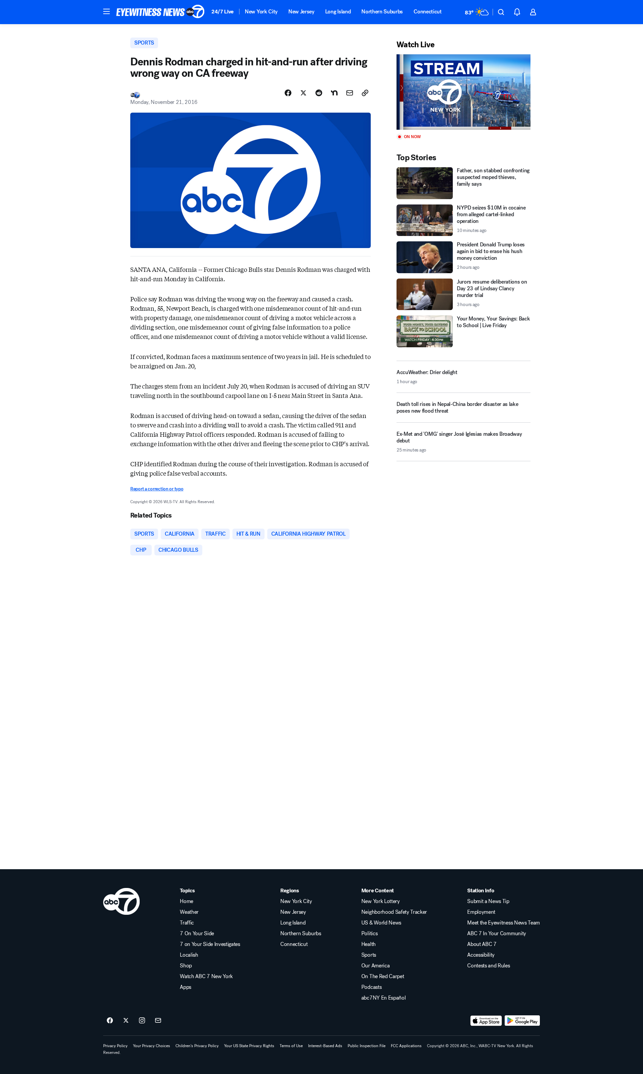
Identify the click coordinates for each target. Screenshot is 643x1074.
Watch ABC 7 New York (206, 976)
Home (186, 901)
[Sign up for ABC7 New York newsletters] (158, 1020)
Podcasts (371, 987)
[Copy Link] (365, 93)
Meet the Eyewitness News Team (503, 923)
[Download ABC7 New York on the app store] (486, 1020)
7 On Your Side (197, 933)
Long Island (338, 11)
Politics (369, 933)
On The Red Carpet (382, 976)
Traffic (187, 923)
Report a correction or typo (156, 489)
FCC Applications (406, 1046)
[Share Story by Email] (349, 93)
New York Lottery (380, 901)
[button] (106, 11)
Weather (189, 912)
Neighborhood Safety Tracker (394, 912)
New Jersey (301, 11)
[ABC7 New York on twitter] (126, 1020)
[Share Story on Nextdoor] (334, 93)
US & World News (381, 923)
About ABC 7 (481, 944)
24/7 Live (222, 11)
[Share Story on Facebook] (288, 93)
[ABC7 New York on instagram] (142, 1020)
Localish (189, 955)
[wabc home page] (121, 901)
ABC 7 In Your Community (496, 933)
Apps (185, 987)
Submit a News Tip (488, 901)
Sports (368, 955)
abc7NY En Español (383, 998)
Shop (186, 965)
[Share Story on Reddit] (319, 93)
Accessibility (481, 955)
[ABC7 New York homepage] (160, 12)
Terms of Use (291, 1046)
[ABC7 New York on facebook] (110, 1020)
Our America (375, 965)
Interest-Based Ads (325, 1046)
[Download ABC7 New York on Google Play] (522, 1020)
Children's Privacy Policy (197, 1046)
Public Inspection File (366, 1046)
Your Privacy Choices (151, 1046)
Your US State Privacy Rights (249, 1046)
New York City (261, 11)
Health (368, 944)
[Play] (463, 92)
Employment (481, 912)
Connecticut (427, 11)
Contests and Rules (488, 965)
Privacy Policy (115, 1046)
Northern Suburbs (382, 11)
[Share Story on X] (303, 93)
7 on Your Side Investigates (210, 944)
